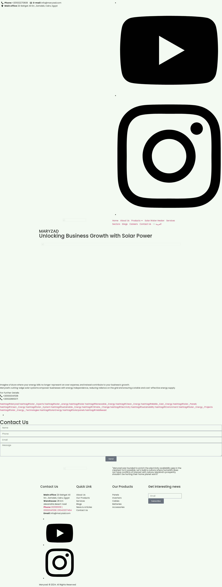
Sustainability (142, 407)
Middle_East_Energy (156, 403)
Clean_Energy (128, 403)
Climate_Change (96, 407)
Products (135, 220)
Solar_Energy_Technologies (19, 410)
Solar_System (38, 407)
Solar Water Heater (154, 220)
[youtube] (169, 95)
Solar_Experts (31, 403)
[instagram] (169, 214)
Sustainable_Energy (66, 407)
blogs (125, 224)
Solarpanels (74, 410)
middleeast (96, 410)
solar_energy (57, 403)
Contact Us (145, 224)
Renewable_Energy (100, 403)
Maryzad (9, 403)
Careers (134, 224)
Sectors (116, 224)
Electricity (120, 407)
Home (115, 220)
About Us (124, 220)
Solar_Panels (185, 403)
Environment (166, 407)
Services (170, 220)
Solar (76, 403)
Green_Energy (12, 407)
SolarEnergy (51, 410)
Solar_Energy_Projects (196, 407)
